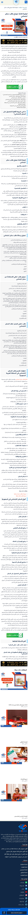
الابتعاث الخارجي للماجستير (20, 816)
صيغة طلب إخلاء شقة (21, 496)
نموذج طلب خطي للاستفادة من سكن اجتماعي (15, 99)
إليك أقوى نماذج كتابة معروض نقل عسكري (16, 851)
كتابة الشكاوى (24, 872)
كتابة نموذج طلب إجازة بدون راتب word (18, 704)
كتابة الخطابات (23, 864)
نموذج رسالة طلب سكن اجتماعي (18, 97)
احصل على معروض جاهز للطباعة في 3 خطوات (16, 856)
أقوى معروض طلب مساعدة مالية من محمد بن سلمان (14, 848)
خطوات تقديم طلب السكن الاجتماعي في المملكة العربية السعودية (14, 103)
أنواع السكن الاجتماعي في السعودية (17, 105)
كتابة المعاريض (23, 869)
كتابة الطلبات (24, 867)
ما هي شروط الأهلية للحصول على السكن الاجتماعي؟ (14, 94)
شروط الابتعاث (24, 779)
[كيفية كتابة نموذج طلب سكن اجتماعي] (14, 43)
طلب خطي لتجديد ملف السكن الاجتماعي (16, 101)
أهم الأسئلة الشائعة (21, 107)
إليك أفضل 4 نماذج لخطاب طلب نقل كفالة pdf (15, 854)
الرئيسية (25, 7)
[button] (26, 2)
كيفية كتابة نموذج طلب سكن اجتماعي (17, 96)
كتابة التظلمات (23, 875)
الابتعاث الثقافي (23, 742)
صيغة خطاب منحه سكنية (20, 494)
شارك (4, 913)
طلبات (20, 7)
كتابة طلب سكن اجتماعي (21, 379)
